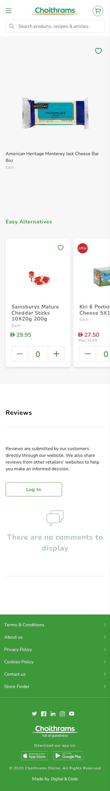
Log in (33, 490)
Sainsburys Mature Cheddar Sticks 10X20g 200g (35, 312)
